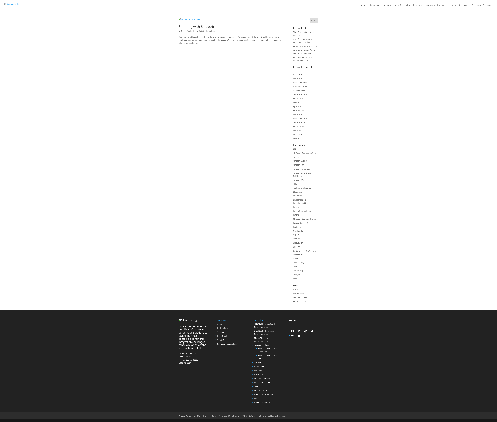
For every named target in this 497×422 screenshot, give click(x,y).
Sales (256, 386)
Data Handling (209, 416)
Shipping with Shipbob (196, 26)
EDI (255, 398)
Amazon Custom (391, 5)
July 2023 (297, 130)
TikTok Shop (298, 271)
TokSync (296, 274)
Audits (197, 416)
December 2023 (300, 118)
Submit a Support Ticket (227, 344)
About (490, 5)
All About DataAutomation (304, 153)
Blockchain (297, 192)
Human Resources (262, 402)
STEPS (295, 259)
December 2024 (300, 82)
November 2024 (300, 86)
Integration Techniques (303, 211)
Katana (296, 215)
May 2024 (297, 102)
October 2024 (299, 90)
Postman (297, 227)
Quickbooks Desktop (414, 5)
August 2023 (298, 126)
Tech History (298, 263)
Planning (258, 370)
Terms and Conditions (229, 416)
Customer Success (262, 378)
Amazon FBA (298, 165)
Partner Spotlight (300, 223)
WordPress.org (299, 301)
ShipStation (298, 243)
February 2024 (299, 110)
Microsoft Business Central (304, 219)
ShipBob (211, 31)
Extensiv (296, 207)
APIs (295, 184)
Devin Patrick (186, 31)
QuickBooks (298, 231)
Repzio (296, 235)
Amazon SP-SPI (299, 180)
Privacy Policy (185, 416)
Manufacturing (260, 390)
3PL (294, 149)
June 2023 (297, 134)
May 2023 (297, 138)
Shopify (296, 247)
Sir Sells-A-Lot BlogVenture (304, 251)
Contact (220, 340)
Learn (478, 5)
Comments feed (300, 297)
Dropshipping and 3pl (263, 394)
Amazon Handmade (301, 169)
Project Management (263, 382)
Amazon (296, 157)
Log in (295, 289)
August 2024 (298, 98)
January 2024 (298, 114)
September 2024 (300, 94)
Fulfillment (258, 374)
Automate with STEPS (435, 5)
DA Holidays (222, 328)
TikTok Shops (375, 5)
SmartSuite (298, 254)
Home (363, 5)
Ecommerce (259, 366)
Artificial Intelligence (302, 188)
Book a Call (222, 336)
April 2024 (297, 106)
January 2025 (298, 78)
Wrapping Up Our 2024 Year (305, 46)
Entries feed (298, 293)
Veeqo (295, 278)
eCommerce (298, 196)
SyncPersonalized (261, 345)
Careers (220, 332)
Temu (295, 267)
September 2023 (300, 122)
